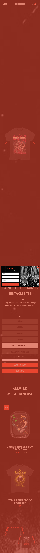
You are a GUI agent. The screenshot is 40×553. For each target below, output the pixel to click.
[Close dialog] (38, 267)
